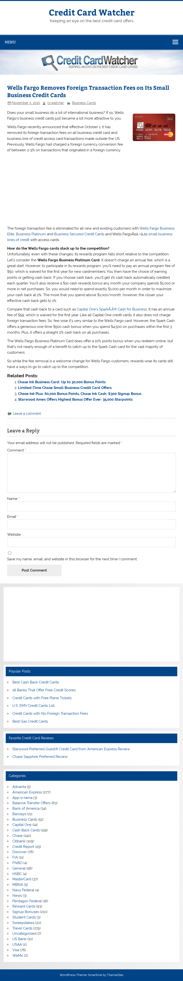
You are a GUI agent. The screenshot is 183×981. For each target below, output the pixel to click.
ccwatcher (55, 103)
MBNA (17, 884)
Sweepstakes (23, 923)
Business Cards (84, 103)
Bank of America (26, 808)
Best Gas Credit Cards (30, 721)
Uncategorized (24, 933)
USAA (17, 944)
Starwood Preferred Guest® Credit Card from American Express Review (71, 749)
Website (14, 534)
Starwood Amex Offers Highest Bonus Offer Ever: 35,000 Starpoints (75, 399)
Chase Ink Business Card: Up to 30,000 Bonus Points (62, 382)
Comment (16, 450)
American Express (27, 792)
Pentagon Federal (27, 901)
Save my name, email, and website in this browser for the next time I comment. (72, 559)
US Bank (19, 939)
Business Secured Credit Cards (79, 234)
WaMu (17, 955)
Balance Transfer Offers (31, 803)
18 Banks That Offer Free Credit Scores (44, 690)
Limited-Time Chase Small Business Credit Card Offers (65, 388)
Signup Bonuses (25, 912)
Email (12, 517)
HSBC (17, 874)
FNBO (17, 863)
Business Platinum (31, 234)
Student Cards (24, 917)
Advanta (19, 787)
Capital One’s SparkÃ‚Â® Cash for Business (112, 309)
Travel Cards (22, 928)
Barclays (19, 814)
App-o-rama (22, 798)
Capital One (21, 825)
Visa (15, 950)
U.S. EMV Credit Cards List (33, 705)
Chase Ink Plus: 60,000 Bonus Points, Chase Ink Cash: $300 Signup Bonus (79, 394)
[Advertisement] (91, 189)
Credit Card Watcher (91, 12)
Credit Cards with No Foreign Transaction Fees (50, 713)
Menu (10, 42)
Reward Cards (23, 906)
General (18, 868)
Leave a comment (27, 413)
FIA (15, 857)
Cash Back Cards (26, 830)
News (17, 895)
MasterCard (21, 879)
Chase (17, 836)
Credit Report (23, 847)
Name (13, 499)
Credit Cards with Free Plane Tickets (41, 698)
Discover (19, 852)
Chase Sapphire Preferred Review (40, 757)
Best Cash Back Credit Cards (35, 682)
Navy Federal (23, 890)
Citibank (18, 841)
